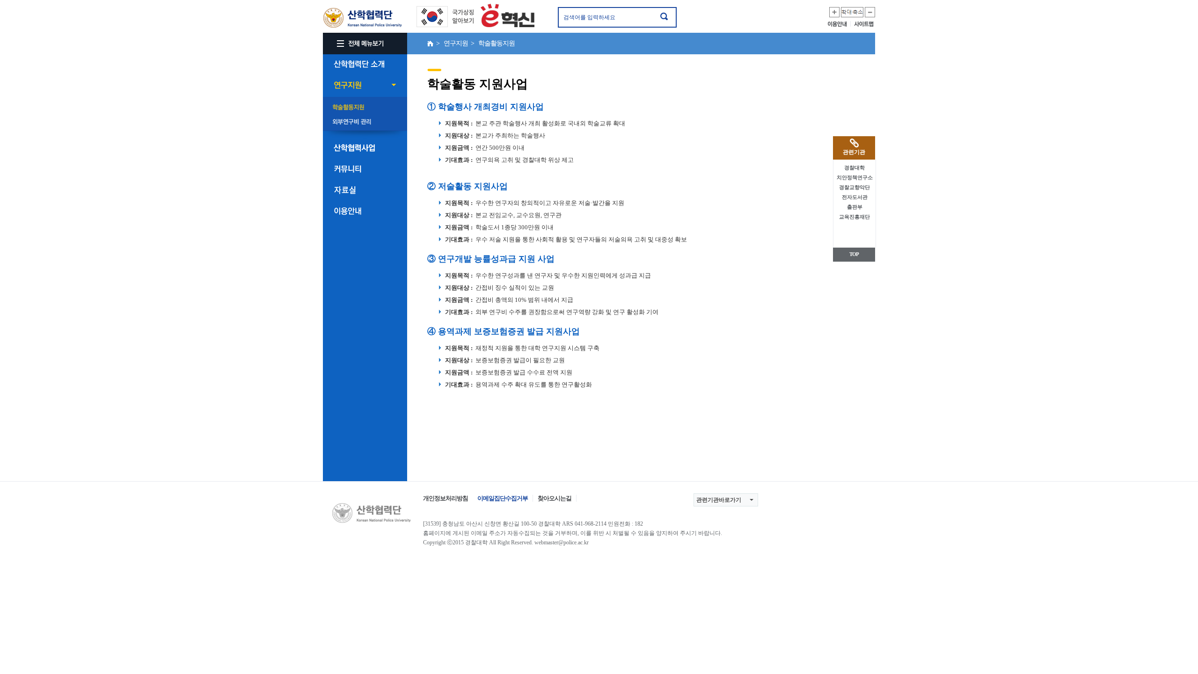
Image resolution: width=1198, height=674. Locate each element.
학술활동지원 (365, 108)
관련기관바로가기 (718, 500)
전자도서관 (855, 197)
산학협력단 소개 (365, 64)
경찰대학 (854, 167)
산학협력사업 (365, 148)
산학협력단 (362, 18)
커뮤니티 (365, 169)
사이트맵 (864, 24)
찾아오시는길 (554, 498)
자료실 (365, 190)
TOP (854, 254)
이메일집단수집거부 (502, 498)
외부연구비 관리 (365, 122)
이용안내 (839, 24)
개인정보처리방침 (445, 498)
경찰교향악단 (854, 187)
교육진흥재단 (854, 217)
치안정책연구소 (855, 177)
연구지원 (365, 85)
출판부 (854, 207)
